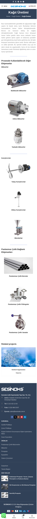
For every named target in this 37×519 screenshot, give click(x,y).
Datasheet (4, 466)
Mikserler (4, 448)
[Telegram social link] (23, 1)
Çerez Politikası (6, 428)
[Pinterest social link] (18, 1)
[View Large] (34, 349)
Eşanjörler (4, 455)
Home (8, 16)
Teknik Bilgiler (5, 469)
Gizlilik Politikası (6, 425)
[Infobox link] (18, 82)
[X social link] (15, 1)
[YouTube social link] (21, 417)
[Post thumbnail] (4, 478)
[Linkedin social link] (21, 1)
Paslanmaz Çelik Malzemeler (10, 444)
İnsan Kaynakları (6, 437)
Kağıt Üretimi (16, 16)
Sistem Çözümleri (7, 458)
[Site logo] (19, 6)
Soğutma (18, 373)
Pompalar (4, 451)
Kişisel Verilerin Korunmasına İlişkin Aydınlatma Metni (16, 432)
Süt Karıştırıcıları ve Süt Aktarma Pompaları (22, 485)
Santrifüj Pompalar (15, 493)
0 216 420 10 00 (12, 403)
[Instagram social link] (18, 417)
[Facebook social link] (13, 1)
